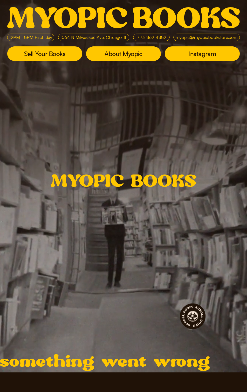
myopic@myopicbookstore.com (207, 37)
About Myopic (123, 54)
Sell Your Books (45, 54)
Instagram (202, 54)
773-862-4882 (151, 37)
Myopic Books (123, 17)
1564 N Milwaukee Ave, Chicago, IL (93, 37)
